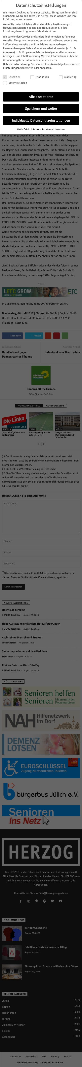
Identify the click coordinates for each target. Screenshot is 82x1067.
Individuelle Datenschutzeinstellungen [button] (41, 120)
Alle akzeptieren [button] (41, 97)
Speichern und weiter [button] (41, 109)
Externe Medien (18, 82)
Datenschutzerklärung (16, 64)
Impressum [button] (60, 129)
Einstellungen (11, 68)
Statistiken (42, 77)
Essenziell (14, 77)
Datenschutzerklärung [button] (42, 129)
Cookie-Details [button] (24, 129)
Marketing (70, 77)
